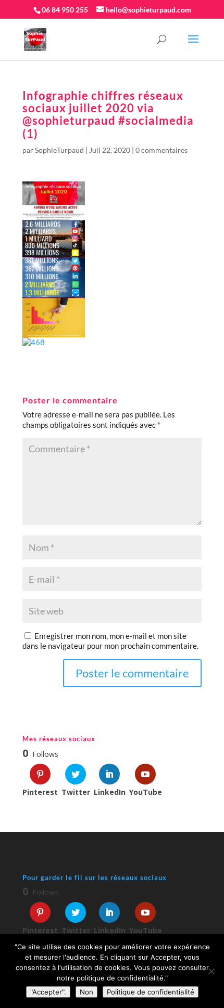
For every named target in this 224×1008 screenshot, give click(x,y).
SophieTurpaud (59, 150)
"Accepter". (48, 992)
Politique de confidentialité (150, 992)
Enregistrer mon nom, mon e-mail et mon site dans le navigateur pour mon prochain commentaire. (110, 641)
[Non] (211, 971)
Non (86, 992)
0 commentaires (161, 150)
